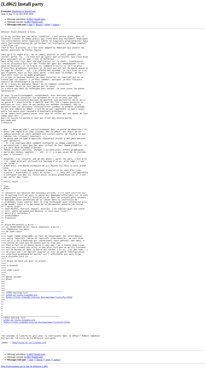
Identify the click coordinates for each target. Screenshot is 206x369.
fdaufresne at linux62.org (24, 11)
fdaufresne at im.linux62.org (29, 342)
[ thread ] (39, 24)
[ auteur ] (56, 24)
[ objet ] (47, 24)
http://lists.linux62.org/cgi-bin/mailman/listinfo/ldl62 (39, 297)
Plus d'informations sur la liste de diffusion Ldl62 (24, 366)
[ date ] (30, 24)
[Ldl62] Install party (36, 19)
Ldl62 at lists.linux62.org (21, 295)
